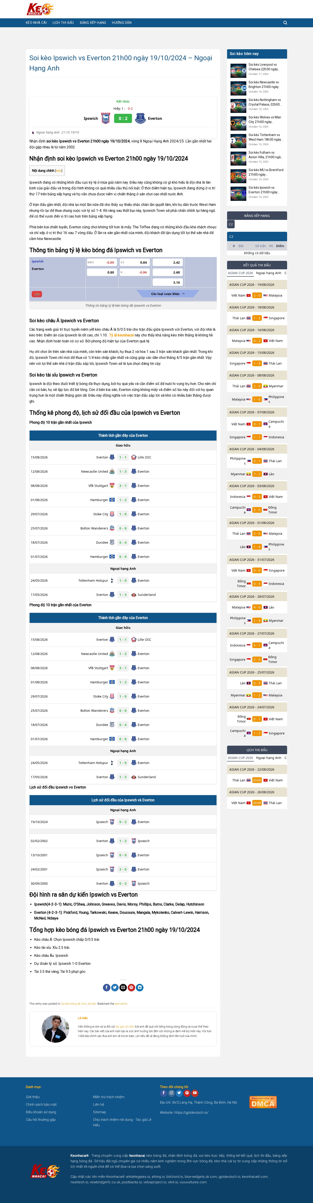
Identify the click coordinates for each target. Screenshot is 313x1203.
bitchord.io (174, 1177)
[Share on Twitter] (115, 988)
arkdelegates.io (138, 1177)
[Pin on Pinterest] (131, 988)
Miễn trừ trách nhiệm (108, 1097)
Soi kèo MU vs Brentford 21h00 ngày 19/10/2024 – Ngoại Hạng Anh (266, 172)
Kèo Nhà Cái (36, 23)
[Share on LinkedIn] (139, 988)
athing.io (158, 1177)
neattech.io (79, 1182)
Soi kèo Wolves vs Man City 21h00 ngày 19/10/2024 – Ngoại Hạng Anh (265, 120)
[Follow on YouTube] (194, 1093)
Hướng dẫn (122, 23)
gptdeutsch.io (229, 1177)
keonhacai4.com (255, 1177)
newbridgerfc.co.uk (105, 1182)
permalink (121, 1003)
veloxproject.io (154, 1182)
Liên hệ (98, 1104)
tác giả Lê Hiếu (124, 1026)
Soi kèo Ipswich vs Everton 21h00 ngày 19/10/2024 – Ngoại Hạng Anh (263, 190)
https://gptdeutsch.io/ (191, 1112)
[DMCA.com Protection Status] (263, 1102)
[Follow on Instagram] (171, 1093)
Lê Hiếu (83, 1018)
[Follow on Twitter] (179, 1093)
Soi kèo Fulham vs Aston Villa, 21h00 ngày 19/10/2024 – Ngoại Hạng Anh (265, 155)
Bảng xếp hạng (93, 23)
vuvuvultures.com (193, 1182)
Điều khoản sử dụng (41, 1112)
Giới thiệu (33, 1097)
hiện (58, 170)
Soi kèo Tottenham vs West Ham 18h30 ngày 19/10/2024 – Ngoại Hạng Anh (265, 137)
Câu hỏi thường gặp (41, 1120)
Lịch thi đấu (63, 23)
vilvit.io (173, 1182)
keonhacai (137, 1156)
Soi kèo (92, 1003)
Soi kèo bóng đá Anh (73, 1003)
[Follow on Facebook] (163, 1093)
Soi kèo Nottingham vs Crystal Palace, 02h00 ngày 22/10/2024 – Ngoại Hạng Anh (265, 102)
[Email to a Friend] (123, 988)
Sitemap (99, 1112)
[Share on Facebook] (106, 988)
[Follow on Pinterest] (187, 1093)
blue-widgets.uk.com (201, 1177)
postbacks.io (132, 1182)
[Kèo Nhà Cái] (49, 9)
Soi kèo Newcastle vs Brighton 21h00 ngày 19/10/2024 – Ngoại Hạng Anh (264, 84)
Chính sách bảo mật (41, 1104)
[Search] (285, 22)
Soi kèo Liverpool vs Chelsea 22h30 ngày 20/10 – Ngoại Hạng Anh (263, 67)
